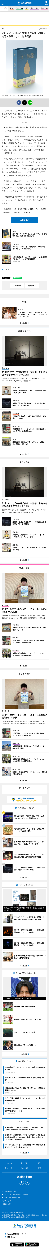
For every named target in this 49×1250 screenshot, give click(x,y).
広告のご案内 (7, 1204)
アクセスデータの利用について (12, 1197)
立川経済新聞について (10, 1191)
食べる (12, 8)
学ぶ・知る (44, 8)
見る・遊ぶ (19, 8)
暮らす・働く (35, 8)
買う (27, 8)
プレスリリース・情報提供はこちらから (15, 1194)
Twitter (27, 1182)
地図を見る (24, 220)
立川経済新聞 (24, 3)
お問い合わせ (7, 1201)
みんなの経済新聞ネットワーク (24, 1226)
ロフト (6, 269)
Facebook (21, 1182)
